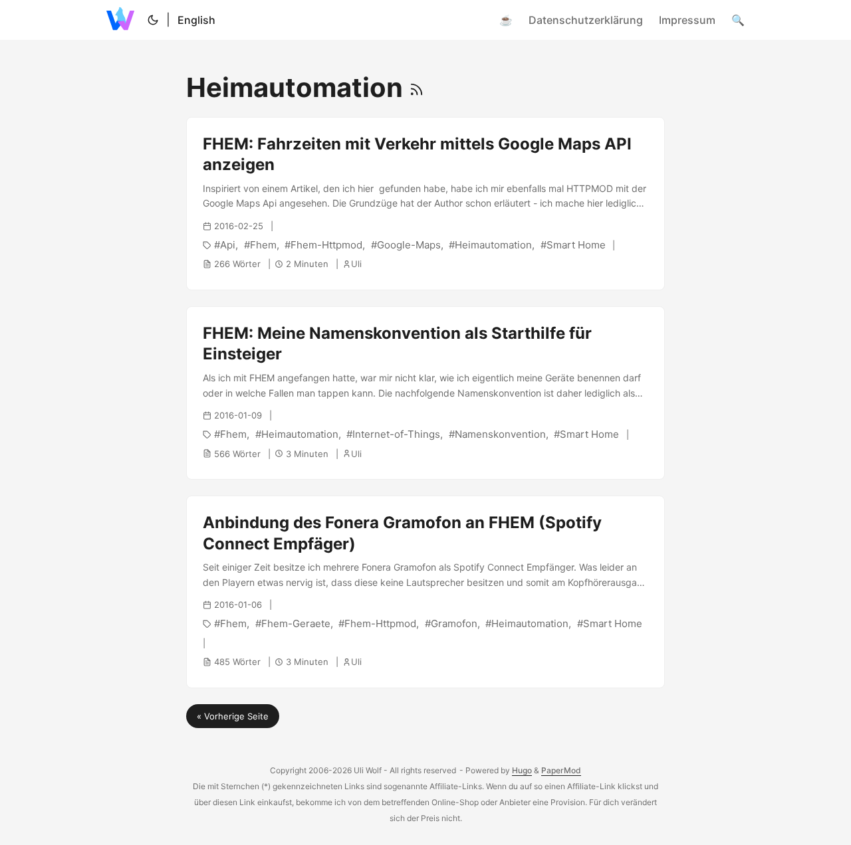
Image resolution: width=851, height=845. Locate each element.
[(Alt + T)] (153, 20)
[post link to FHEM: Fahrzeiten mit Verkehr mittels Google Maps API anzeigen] (425, 204)
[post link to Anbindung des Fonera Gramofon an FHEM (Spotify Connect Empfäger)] (425, 592)
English (196, 20)
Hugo (522, 770)
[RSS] (416, 87)
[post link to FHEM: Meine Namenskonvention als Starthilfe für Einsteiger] (425, 393)
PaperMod (561, 770)
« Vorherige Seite (233, 716)
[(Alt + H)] (123, 20)
